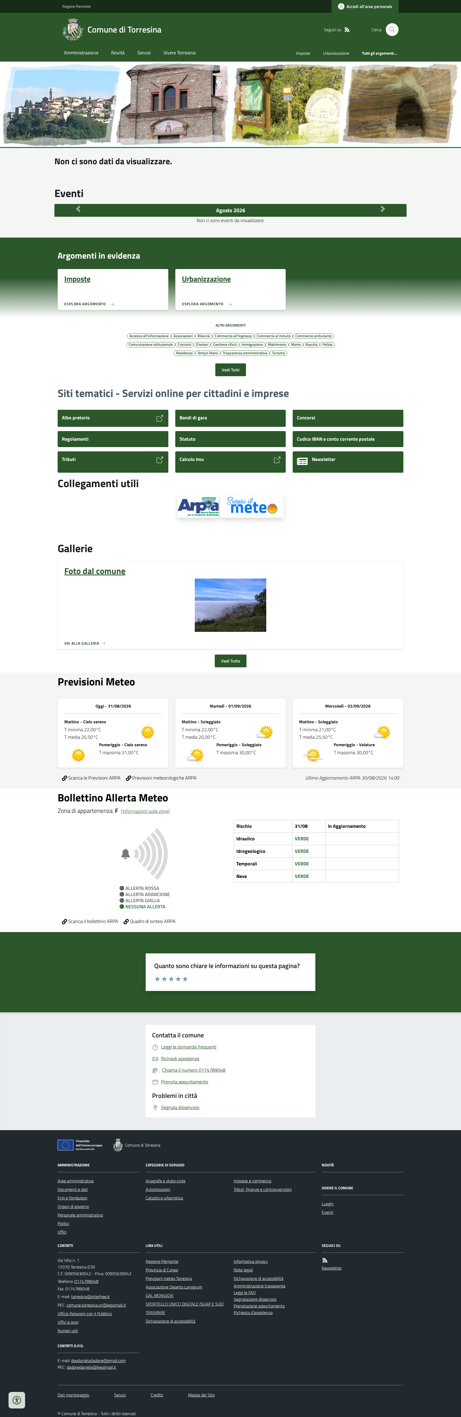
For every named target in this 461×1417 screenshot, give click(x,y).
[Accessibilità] (17, 1400)
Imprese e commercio (252, 1181)
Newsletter (332, 1268)
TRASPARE (155, 1312)
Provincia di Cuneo (162, 1270)
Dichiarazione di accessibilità (170, 1321)
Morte (296, 344)
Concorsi (184, 344)
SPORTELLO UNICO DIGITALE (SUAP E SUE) (185, 1304)
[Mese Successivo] (383, 209)
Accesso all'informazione (149, 336)
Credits (157, 1395)
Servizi (144, 52)
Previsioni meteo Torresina (169, 1278)
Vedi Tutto (230, 661)
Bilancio (203, 336)
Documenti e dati (73, 1189)
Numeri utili (68, 1330)
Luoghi (327, 1204)
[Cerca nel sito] (390, 29)
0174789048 (86, 1281)
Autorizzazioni (158, 1189)
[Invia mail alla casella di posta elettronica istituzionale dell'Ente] (90, 1296)
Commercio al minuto (274, 336)
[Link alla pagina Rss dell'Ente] (325, 1260)
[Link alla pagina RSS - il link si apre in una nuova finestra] (347, 29)
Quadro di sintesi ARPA (152, 921)
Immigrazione (252, 344)
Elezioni (202, 344)
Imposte (303, 53)
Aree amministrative (76, 1181)
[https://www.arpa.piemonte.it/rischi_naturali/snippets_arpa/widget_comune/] (197, 506)
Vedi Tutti (231, 370)
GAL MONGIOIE (160, 1295)
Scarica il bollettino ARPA (92, 921)
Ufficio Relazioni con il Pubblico (85, 1313)
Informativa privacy (251, 1261)
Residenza (184, 353)
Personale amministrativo (80, 1215)
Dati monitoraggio (73, 1395)
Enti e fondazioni (72, 1198)
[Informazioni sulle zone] (145, 811)
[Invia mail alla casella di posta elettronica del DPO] (98, 1360)
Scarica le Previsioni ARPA (94, 777)
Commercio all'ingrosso (233, 336)
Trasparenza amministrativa (245, 353)
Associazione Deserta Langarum (174, 1287)
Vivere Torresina (180, 52)
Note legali (243, 1270)
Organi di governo (73, 1206)
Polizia (327, 344)
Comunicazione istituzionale (151, 344)
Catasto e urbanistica (164, 1198)
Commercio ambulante (313, 336)
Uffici (62, 1232)
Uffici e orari (68, 1322)
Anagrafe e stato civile (165, 1181)
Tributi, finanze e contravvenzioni (263, 1189)
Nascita (311, 344)
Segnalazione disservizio (255, 1299)
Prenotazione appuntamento (259, 1306)
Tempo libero (207, 353)
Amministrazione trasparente (259, 1286)
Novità (118, 52)
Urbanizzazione (336, 53)
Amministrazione (81, 52)
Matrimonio (277, 344)
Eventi (327, 1212)
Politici (63, 1223)
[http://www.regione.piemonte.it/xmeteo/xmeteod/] (252, 506)
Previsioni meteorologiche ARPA (164, 777)
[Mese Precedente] (78, 209)
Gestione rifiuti (225, 344)
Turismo (278, 353)
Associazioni (183, 336)
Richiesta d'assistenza (253, 1312)
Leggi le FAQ (245, 1292)
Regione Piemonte (76, 6)
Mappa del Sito (201, 1395)
